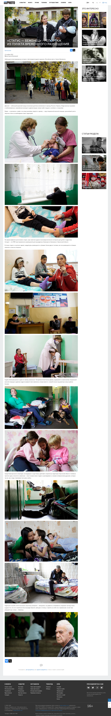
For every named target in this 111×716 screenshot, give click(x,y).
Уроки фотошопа (34, 688)
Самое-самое (8, 686)
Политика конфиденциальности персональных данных (48, 710)
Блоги (58, 699)
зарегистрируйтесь (42, 669)
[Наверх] (109, 711)
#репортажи (8, 50)
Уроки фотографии (35, 686)
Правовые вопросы (35, 693)
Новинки (48, 686)
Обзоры (48, 688)
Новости (20, 695)
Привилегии (60, 690)
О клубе (59, 686)
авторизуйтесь (30, 669)
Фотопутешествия (9, 688)
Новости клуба (61, 688)
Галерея (63, 2)
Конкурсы (20, 688)
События (22, 2)
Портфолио (8, 690)
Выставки (20, 686)
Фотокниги (59, 697)
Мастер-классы (22, 693)
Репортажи (21, 690)
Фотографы (60, 693)
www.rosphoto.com (96, 694)
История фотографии (36, 690)
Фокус (30, 2)
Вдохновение (8, 693)
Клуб (69, 2)
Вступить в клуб (61, 695)
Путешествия (53, 2)
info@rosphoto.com (17, 710)
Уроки (37, 2)
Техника (44, 2)
